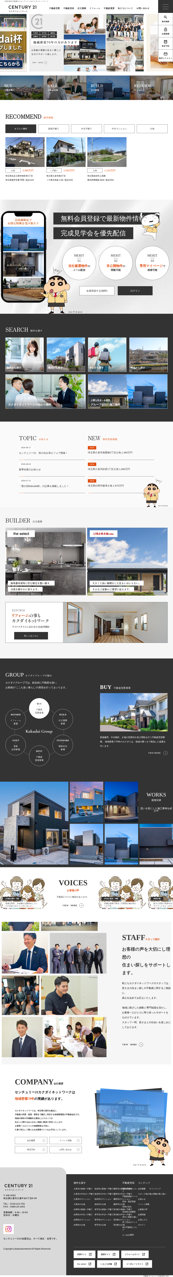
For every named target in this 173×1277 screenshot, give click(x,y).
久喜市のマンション (82, 1199)
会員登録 (165, 33)
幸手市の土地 (100, 1225)
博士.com (165, 1276)
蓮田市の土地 (119, 1204)
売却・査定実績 (129, 1201)
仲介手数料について (129, 1228)
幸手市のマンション (103, 1220)
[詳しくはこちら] (86, 642)
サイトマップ (155, 1189)
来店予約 (165, 46)
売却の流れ (127, 1207)
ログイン (135, 290)
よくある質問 (128, 1235)
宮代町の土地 (119, 1225)
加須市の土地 (100, 1204)
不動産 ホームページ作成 (152, 1276)
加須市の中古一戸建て (103, 1194)
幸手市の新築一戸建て (103, 1209)
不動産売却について (129, 1190)
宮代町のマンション (121, 1220)
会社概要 (142, 1189)
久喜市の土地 (79, 1204)
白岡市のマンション (82, 1220)
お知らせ (142, 1199)
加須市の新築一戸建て (103, 1189)
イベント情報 (143, 1204)
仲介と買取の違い (129, 1217)
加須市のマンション (103, 1199)
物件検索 (165, 21)
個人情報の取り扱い (157, 1194)
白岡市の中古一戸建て (83, 1214)
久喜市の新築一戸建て (83, 1189)
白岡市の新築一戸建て (83, 1209)
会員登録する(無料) (96, 290)
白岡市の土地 (79, 1225)
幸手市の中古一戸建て (103, 1214)
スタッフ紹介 (143, 1194)
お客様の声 (142, 1209)
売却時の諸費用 (129, 1212)
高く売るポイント (129, 1222)
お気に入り (142, 1220)
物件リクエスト (165, 58)
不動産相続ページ (129, 1196)
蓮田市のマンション (121, 1199)
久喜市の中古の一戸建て (84, 1194)
